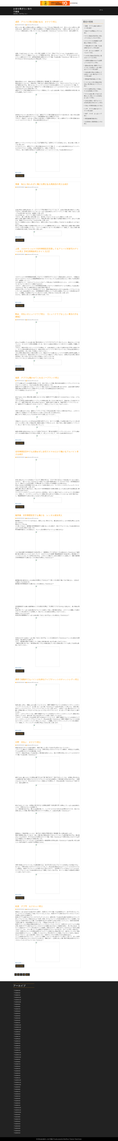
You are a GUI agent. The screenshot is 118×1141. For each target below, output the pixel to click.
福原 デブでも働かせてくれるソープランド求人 (37, 377)
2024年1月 (17, 1050)
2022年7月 (17, 1091)
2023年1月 (17, 1077)
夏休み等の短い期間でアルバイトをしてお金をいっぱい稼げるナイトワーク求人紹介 (93, 67)
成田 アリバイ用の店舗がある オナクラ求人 (36, 22)
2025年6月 (17, 1011)
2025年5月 (17, 1013)
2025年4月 (17, 1015)
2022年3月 (17, 1100)
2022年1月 (17, 1105)
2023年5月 (17, 1068)
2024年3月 (17, 1045)
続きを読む (19, 172)
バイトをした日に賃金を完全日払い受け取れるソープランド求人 (93, 84)
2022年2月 (17, 1103)
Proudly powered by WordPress (61, 1139)
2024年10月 (18, 1029)
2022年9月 (17, 1087)
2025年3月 (17, 1018)
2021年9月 (17, 1114)
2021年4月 (17, 1126)
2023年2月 (17, 1075)
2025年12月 (18, 997)
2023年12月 (18, 1052)
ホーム (101, 9)
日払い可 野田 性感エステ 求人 (94, 105)
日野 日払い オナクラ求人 (28, 742)
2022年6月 (17, 1094)
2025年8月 (17, 1006)
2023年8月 (17, 1061)
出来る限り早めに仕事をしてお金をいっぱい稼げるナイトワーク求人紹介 (93, 74)
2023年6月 (17, 1066)
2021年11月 (18, 1110)
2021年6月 (17, 1121)
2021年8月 (17, 1116)
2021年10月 (18, 1112)
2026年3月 (17, 990)
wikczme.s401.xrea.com (32, 24)
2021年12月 (18, 1107)
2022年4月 (17, 1098)
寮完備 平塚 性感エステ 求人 (93, 79)
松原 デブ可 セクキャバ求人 (29, 906)
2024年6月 (17, 1038)
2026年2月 (17, 992)
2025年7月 (17, 1009)
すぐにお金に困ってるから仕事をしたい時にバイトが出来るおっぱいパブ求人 (93, 95)
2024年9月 (17, 1031)
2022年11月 (18, 1082)
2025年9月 (17, 1004)
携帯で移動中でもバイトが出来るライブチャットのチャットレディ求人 (47, 679)
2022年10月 (18, 1084)
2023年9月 (17, 1059)
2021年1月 (17, 1133)
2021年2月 (17, 1130)
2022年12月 (18, 1080)
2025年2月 (17, 1020)
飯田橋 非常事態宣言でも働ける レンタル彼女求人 (38, 515)
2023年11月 (18, 1054)
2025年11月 (18, 999)
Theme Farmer (78, 1139)
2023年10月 (18, 1057)
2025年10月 (18, 1002)
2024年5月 (17, 1041)
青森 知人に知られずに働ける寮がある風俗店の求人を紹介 (41, 184)
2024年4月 (17, 1043)
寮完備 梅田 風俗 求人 (91, 118)
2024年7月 (17, 1036)
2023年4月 (17, 1071)
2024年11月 (18, 1027)
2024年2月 (17, 1048)
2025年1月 (17, 1022)
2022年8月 (17, 1089)
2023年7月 (17, 1064)
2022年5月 (17, 1096)
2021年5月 (17, 1123)
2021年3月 (17, 1128)
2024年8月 (17, 1034)
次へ (27, 974)
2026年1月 (17, 995)
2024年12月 (18, 1025)
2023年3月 (17, 1073)
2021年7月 (17, 1119)
